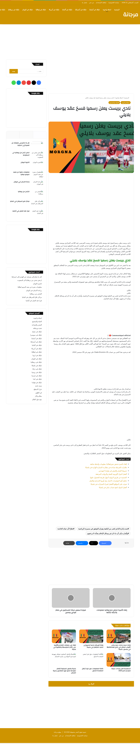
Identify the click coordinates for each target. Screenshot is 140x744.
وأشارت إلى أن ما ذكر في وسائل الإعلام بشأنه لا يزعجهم (107, 533)
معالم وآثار (38, 396)
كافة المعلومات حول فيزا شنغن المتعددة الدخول (92, 669)
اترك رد (91, 684)
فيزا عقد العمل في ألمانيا (20, 211)
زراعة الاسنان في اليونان (21, 181)
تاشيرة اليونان (25, 162)
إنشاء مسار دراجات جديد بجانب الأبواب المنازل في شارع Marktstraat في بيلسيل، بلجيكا (119, 647)
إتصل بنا (84, 2)
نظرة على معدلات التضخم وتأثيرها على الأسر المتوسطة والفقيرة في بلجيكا (64, 647)
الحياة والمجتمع (114, 102)
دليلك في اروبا (37, 355)
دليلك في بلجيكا (37, 365)
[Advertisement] (70, 40)
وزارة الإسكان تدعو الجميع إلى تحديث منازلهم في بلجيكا (93, 646)
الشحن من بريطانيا (23, 191)
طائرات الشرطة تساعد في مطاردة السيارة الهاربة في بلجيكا (106, 467)
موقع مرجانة (57, 732)
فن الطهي (38, 393)
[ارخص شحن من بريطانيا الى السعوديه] (37, 155)
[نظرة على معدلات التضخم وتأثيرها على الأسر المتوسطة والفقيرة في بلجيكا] (64, 636)
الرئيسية (116, 9)
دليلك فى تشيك (37, 332)
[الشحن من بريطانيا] (37, 194)
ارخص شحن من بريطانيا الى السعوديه (20, 153)
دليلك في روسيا (37, 372)
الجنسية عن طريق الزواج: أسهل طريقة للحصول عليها (108, 477)
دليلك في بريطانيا (13, 9)
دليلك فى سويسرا (36, 335)
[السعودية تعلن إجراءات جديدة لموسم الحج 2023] (119, 660)
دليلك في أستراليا (80, 9)
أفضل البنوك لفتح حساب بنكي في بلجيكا (113, 487)
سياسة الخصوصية (113, 2)
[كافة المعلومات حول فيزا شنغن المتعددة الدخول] (91, 660)
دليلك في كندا (37, 379)
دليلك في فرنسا (37, 376)
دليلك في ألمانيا (67, 9)
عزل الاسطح (38, 389)
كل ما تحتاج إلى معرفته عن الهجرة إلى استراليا (20, 144)
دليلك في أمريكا (54, 9)
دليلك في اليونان (27, 9)
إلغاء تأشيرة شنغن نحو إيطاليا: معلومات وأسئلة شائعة (108, 464)
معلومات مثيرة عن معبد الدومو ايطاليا (21, 173)
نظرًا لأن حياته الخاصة (65, 529)
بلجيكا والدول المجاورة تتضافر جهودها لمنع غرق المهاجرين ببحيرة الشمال (64, 670)
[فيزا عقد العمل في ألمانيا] (37, 214)
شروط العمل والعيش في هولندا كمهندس (113, 471)
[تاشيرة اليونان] (37, 165)
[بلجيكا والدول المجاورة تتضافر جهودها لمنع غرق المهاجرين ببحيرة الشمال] (64, 660)
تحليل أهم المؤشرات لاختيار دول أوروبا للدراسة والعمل (108, 481)
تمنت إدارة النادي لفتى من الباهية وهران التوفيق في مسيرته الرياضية (103, 529)
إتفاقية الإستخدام (101, 2)
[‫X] (34, 82)
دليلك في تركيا (37, 369)
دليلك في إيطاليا (41, 9)
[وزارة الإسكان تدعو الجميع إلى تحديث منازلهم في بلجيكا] (91, 636)
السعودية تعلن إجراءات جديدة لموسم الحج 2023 (121, 669)
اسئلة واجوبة (107, 9)
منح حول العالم (37, 399)
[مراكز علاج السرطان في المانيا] (37, 204)
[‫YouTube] (24, 82)
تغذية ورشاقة (37, 328)
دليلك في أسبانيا (94, 9)
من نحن (91, 2)
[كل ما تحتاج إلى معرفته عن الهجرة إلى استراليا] (37, 146)
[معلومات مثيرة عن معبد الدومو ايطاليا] (37, 175)
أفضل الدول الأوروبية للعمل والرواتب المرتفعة (111, 474)
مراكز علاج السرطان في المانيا (19, 201)
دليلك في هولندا (37, 382)
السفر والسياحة (37, 325)
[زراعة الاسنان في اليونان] (37, 185)
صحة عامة (38, 386)
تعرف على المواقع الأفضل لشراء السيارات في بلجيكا (109, 484)
